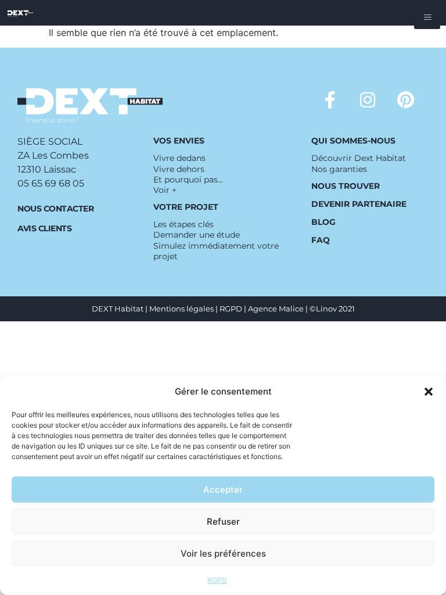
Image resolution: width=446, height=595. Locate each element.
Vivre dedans (179, 158)
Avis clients (44, 228)
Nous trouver (345, 186)
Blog (323, 222)
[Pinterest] (405, 100)
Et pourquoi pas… (188, 179)
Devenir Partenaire (359, 204)
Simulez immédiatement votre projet (216, 251)
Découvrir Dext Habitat (358, 158)
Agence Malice (276, 308)
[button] (428, 391)
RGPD (217, 580)
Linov (326, 308)
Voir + (165, 190)
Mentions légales (181, 308)
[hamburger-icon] (427, 17)
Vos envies (178, 140)
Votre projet (185, 207)
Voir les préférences (223, 553)
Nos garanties (339, 169)
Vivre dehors (178, 169)
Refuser (223, 521)
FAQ (320, 240)
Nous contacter (55, 208)
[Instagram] (367, 100)
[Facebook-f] (329, 100)
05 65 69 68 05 (50, 183)
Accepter (223, 489)
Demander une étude (196, 235)
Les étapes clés (183, 224)
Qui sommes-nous (353, 140)
